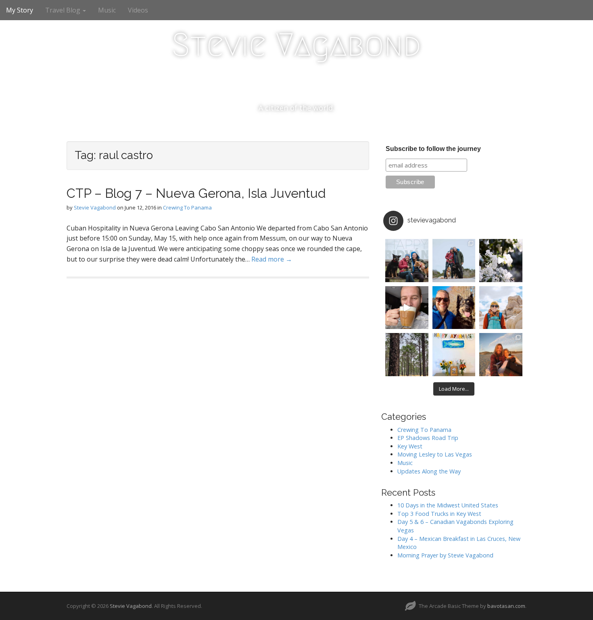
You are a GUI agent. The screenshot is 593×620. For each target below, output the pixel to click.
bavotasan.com (506, 606)
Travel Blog (63, 10)
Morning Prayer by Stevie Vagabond (445, 555)
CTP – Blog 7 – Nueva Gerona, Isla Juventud (196, 193)
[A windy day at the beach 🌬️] (454, 260)
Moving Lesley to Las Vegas (434, 454)
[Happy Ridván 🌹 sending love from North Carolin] (406, 260)
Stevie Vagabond (296, 44)
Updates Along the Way (429, 471)
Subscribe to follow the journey (433, 148)
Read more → (271, 259)
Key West (409, 446)
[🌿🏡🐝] (500, 260)
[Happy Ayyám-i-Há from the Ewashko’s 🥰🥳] (454, 354)
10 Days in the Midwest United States (447, 505)
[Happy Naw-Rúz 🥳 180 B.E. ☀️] (454, 307)
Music (107, 10)
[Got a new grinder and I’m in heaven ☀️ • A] (406, 307)
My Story (19, 10)
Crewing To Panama (187, 207)
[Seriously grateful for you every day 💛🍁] (500, 307)
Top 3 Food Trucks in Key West (439, 513)
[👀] (406, 354)
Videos (138, 10)
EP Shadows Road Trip (427, 438)
